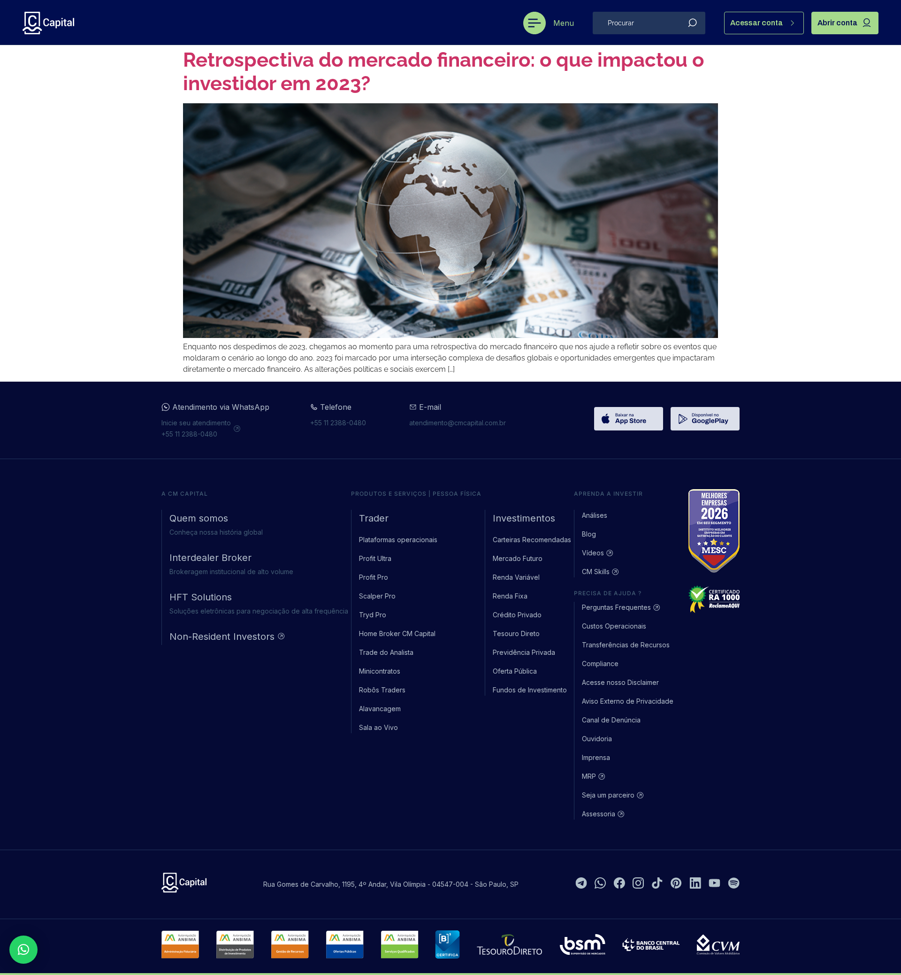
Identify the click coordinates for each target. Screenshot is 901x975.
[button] (23, 950)
